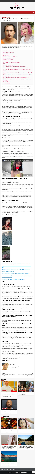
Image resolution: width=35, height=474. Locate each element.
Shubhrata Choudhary (21, 432)
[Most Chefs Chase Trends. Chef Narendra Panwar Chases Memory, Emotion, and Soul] (9, 386)
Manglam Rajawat (21, 448)
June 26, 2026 (10, 448)
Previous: (8, 374)
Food (5, 427)
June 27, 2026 (27, 432)
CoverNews (20, 472)
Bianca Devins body (5, 44)
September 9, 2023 (9, 20)
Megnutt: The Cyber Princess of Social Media (8, 271)
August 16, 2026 (8, 432)
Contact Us (14, 469)
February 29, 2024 (25, 394)
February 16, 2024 (8, 413)
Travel (19, 444)
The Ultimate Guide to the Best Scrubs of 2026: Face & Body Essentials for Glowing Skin (9, 447)
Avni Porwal (4, 465)
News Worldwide (8, 17)
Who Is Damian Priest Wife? (23, 393)
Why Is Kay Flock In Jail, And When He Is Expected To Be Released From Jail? (15, 269)
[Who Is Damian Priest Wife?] (26, 386)
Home (2, 469)
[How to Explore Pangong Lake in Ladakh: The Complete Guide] (9, 456)
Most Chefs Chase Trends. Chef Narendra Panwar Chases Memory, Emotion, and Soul (9, 394)
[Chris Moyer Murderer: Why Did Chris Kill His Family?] (9, 404)
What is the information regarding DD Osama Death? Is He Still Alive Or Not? (15, 263)
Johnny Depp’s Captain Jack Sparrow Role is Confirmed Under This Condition (15, 273)
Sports (23, 390)
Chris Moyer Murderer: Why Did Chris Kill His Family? (9, 411)
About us (10, 469)
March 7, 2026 (9, 396)
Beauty (20, 427)
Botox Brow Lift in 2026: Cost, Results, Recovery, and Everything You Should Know (25, 430)
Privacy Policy (6, 469)
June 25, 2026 (26, 448)
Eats (6, 390)
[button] (2, 12)
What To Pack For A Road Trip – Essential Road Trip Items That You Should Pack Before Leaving (26, 447)
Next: (25, 374)
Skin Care (6, 444)
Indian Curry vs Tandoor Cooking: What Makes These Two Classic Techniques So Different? (9, 430)
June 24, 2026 (7, 465)
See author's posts (14, 367)
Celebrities (3, 17)
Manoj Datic (4, 20)
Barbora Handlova (5, 396)
